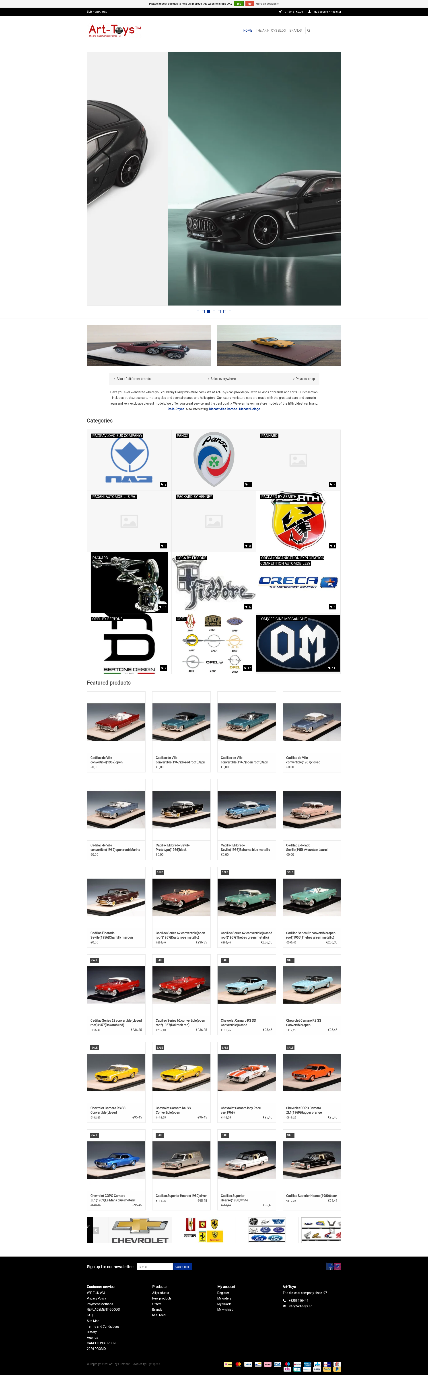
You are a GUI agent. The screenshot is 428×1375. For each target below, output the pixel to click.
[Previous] (96, 180)
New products (162, 1298)
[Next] (332, 180)
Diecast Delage (249, 409)
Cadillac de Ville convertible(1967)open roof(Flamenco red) (107, 760)
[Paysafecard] (306, 1369)
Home (247, 30)
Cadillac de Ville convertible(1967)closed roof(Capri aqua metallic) (180, 760)
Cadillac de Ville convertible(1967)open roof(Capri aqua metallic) (244, 760)
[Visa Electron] (277, 1364)
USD (104, 11)
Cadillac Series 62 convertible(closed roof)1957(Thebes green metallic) (246, 935)
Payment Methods (100, 1304)
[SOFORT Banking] (267, 1364)
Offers (157, 1304)
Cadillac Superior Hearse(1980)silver (181, 1196)
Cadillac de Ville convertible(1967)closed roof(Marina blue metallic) (304, 760)
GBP (97, 11)
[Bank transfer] (317, 1369)
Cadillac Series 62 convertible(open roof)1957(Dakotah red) (180, 1023)
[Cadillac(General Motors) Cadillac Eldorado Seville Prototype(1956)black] (181, 809)
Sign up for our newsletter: (110, 1266)
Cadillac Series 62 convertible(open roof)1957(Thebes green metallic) (310, 935)
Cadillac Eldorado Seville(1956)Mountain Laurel (306, 847)
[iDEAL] (228, 1364)
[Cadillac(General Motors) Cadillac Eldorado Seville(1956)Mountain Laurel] (312, 809)
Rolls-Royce (176, 409)
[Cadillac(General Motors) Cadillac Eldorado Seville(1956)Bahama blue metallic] (246, 809)
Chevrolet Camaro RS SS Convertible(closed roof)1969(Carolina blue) (238, 1023)
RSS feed (159, 1315)
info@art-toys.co (300, 1306)
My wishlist (225, 1309)
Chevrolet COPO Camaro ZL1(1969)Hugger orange (304, 1110)
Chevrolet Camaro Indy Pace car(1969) (241, 1110)
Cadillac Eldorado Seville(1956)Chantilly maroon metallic (112, 935)
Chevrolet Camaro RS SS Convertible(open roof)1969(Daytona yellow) (175, 1110)
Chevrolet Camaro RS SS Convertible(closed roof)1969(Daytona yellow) (109, 1110)
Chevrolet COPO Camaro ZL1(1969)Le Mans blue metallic (113, 1198)
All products (160, 1293)
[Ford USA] (245, 1230)
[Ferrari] (182, 1230)
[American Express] (307, 1364)
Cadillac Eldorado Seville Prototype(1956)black (173, 847)
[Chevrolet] (118, 1230)
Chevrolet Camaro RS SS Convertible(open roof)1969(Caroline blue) (303, 1023)
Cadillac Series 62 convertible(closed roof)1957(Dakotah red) (116, 1023)
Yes (239, 3)
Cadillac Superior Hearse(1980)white (234, 1198)
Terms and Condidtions (103, 1326)
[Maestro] (287, 1364)
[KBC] (317, 1364)
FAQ (90, 1315)
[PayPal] (327, 1369)
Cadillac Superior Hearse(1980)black (311, 1196)
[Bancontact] (258, 1364)
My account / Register (327, 11)
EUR (90, 11)
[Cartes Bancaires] (297, 1369)
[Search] (308, 30)
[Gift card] (336, 1364)
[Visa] (248, 1364)
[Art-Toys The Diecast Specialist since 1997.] (132, 30)
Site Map (93, 1321)
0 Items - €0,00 (294, 11)
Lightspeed (153, 1364)
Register (223, 1293)
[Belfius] (297, 1364)
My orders (224, 1298)
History (92, 1332)
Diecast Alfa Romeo (223, 409)
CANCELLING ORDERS (102, 1343)
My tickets (224, 1304)
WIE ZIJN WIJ (96, 1293)
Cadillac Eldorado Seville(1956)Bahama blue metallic (245, 847)
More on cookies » (267, 3)
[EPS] (287, 1369)
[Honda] (308, 1230)
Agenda (92, 1337)
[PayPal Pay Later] (336, 1369)
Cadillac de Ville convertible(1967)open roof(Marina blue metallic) (115, 847)
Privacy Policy (96, 1298)
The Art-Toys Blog (271, 30)
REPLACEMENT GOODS (103, 1309)
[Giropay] (327, 1364)
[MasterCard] (238, 1364)
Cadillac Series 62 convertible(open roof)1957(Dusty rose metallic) (180, 935)
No (249, 3)
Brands (296, 30)
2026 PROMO (96, 1349)
